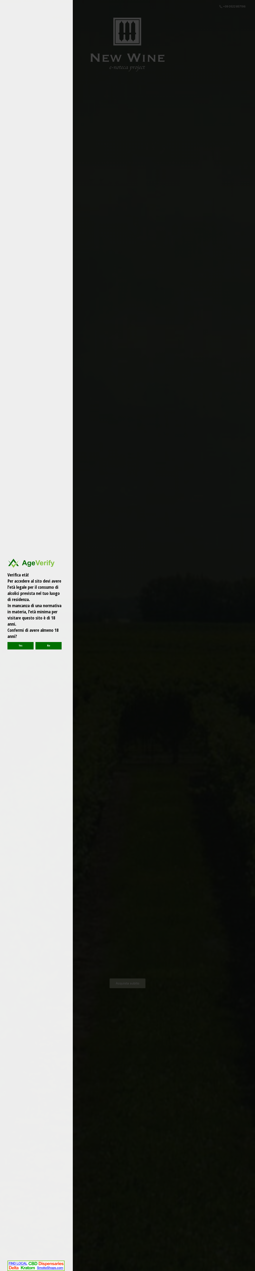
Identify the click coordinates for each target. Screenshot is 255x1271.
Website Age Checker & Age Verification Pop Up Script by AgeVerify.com (250, 1270)
